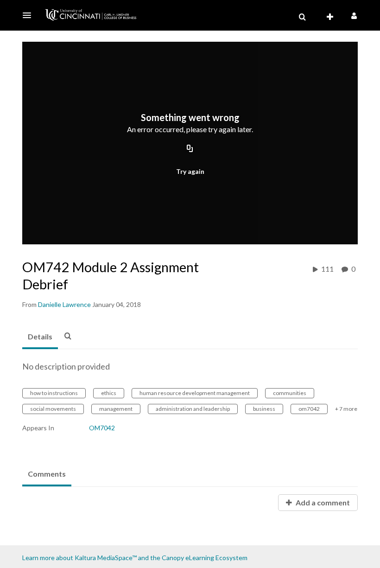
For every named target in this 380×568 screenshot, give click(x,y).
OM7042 (102, 428)
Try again (190, 171)
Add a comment (322, 502)
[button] (29, 15)
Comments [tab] (47, 473)
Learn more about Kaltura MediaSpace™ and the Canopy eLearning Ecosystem (134, 558)
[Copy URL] (190, 149)
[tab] (40, 337)
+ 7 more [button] (346, 408)
